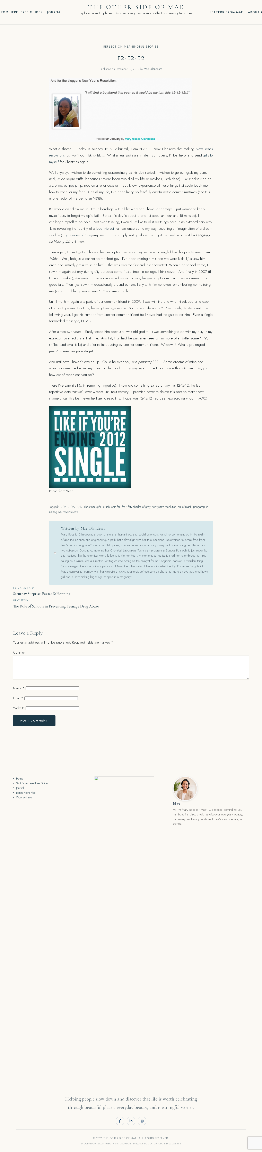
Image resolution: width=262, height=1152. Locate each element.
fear (124, 507)
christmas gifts (93, 507)
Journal (54, 12)
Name (19, 688)
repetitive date (70, 512)
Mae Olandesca (153, 69)
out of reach (185, 507)
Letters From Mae (226, 12)
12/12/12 (76, 507)
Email (18, 698)
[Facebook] (120, 1121)
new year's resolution (164, 507)
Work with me (24, 797)
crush (106, 507)
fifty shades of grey (139, 507)
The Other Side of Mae (136, 7)
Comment (19, 652)
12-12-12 (64, 507)
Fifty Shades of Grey (77, 235)
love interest (105, 228)
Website (19, 708)
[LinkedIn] (131, 1121)
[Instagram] (142, 1121)
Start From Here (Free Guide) (32, 783)
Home (19, 778)
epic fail (115, 507)
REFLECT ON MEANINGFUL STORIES (130, 47)
